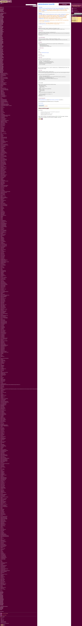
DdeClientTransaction (3, 155)
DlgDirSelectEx (2, 198)
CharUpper (1, 113)
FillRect (1, 236)
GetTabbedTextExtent (3, 332)
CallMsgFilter (2, 91)
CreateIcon (1, 143)
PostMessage (2, 444)
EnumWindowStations (3, 232)
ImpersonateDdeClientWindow (4, 358)
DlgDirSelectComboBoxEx (3, 197)
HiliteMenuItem (2, 356)
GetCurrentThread (2, 265)
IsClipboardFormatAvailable (4, 372)
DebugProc (1, 178)
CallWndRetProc (2, 94)
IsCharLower (2, 369)
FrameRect (1, 242)
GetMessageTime (2, 306)
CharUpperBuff (2, 114)
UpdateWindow (2, 572)
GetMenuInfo (2, 297)
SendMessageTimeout (3, 478)
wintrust (2, 600)
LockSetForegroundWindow (4, 398)
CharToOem (2, 111)
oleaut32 (2, 56)
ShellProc (1, 526)
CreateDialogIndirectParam (4, 141)
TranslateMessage (2, 558)
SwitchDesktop (2, 540)
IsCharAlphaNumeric (3, 368)
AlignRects (1, 76)
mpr (1, 44)
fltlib (1, 28)
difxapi (2, 23)
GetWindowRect (2, 347)
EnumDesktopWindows (3, 223)
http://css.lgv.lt (40, 103)
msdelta (2, 46)
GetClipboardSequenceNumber (4, 261)
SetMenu (1, 497)
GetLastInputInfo (2, 290)
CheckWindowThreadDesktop (4, 120)
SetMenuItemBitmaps (3, 501)
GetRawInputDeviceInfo (3, 321)
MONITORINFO (2, 420)
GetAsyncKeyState (3, 249)
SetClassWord (2, 486)
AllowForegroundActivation (4, 77)
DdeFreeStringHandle (3, 164)
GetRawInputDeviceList (3, 323)
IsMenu (1, 376)
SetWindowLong (2, 519)
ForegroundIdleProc (3, 241)
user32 (2, 72)
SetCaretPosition (2, 483)
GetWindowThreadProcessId (4, 352)
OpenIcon (1, 435)
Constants (2, 8)
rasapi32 (2, 64)
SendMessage (2, 476)
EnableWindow (2, 214)
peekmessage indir (3, 441)
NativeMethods (2, 428)
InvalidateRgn (2, 366)
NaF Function (2, 427)
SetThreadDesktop (3, 514)
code (1, 132)
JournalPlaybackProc (3, 383)
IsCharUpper (2, 370)
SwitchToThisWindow (3, 541)
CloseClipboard (2, 127)
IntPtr (1, 364)
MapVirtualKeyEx (2, 407)
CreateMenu (2, 147)
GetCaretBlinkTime (3, 251)
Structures (2, 11)
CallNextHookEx (2, 92)
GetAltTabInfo (2, 247)
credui (2, 18)
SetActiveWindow (2, 480)
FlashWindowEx (2, 240)
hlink (1, 36)
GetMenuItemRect (2, 301)
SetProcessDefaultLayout (3, 504)
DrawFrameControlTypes (3, 205)
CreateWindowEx (2, 151)
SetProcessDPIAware (3, 505)
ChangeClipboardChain (3, 99)
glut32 (2, 33)
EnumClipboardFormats (3, 221)
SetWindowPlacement (3, 521)
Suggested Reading (3, 621)
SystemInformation (2, 544)
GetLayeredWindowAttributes (4, 291)
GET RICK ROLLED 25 (3, 244)
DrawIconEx (2, 207)
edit (56, 116)
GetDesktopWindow (3, 270)
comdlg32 (2, 17)
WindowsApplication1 (3, 583)
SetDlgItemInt (2, 490)
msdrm (2, 47)
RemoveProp (2, 465)
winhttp (2, 596)
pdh (1, 58)
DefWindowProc (2, 183)
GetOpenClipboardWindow (4, 313)
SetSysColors (2, 512)
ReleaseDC (2, 462)
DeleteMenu (2, 184)
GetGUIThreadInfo (2, 279)
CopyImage (2, 135)
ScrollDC (1, 470)
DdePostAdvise (2, 170)
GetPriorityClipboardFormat (4, 315)
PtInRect (1, 448)
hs (0, 357)
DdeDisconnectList (3, 161)
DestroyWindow (2, 190)
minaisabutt (1, 416)
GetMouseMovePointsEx (3, 309)
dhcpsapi (2, 22)
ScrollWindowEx (2, 473)
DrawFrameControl (3, 203)
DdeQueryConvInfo (3, 171)
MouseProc (2, 422)
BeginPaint (1, 85)
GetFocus (1, 276)
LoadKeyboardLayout (3, 395)
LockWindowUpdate (3, 399)
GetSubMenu (2, 328)
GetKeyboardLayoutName (3, 284)
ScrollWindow (2, 472)
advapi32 (2, 13)
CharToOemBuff (2, 112)
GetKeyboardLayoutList (3, 283)
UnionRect (1, 564)
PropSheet (1, 447)
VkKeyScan (2, 577)
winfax (2, 595)
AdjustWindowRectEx (3, 75)
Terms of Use (75, 8)
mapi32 (2, 42)
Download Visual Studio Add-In (5, 623)
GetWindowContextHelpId (3, 340)
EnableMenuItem (2, 212)
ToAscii (1, 550)
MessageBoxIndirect (3, 413)
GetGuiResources (2, 278)
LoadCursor (2, 391)
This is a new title (2, 548)
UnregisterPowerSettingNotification (5, 570)
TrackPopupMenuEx (3, 555)
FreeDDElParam (2, 243)
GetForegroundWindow (3, 277)
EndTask (1, 218)
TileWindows (2, 549)
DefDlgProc (2, 179)
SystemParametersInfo (3, 545)
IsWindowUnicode (2, 380)
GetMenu (1, 293)
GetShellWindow (2, 327)
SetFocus (1, 493)
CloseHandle (2, 129)
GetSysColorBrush (3, 330)
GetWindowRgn (2, 348)
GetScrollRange (2, 326)
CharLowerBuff (2, 107)
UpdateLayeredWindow (3, 571)
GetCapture (2, 250)
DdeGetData (2, 165)
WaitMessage (2, 580)
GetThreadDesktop (3, 333)
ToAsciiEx (1, 551)
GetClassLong (2, 254)
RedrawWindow (2, 452)
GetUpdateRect (2, 336)
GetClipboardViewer (3, 262)
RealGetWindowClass (3, 451)
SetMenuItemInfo (2, 502)
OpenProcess (2, 437)
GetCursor (1, 266)
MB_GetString (2, 409)
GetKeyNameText (2, 287)
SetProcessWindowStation (4, 506)
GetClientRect (2, 258)
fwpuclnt (2, 29)
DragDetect (2, 199)
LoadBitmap (2, 390)
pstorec (2, 62)
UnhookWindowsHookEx (3, 562)
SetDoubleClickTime (3, 492)
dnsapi (2, 24)
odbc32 (2, 53)
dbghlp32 (2, 21)
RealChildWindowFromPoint (4, 450)
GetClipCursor (2, 263)
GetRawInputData (2, 320)
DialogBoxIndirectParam (3, 192)
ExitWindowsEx (2, 235)
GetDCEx (1, 269)
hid (1, 35)
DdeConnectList (2, 158)
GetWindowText (2, 350)
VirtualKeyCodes (2, 576)
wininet (2, 597)
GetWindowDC (2, 341)
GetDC (1, 268)
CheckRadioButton (2, 119)
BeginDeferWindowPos (3, 84)
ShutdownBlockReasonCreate (4, 535)
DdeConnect (2, 157)
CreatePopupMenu (2, 148)
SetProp (1, 507)
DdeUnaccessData (3, 176)
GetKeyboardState (2, 285)
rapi (1, 609)
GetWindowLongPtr (3, 344)
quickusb (2, 63)
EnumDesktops (2, 222)
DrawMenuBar (2, 208)
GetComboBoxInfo (2, 264)
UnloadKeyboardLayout (3, 565)
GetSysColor (2, 329)
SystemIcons (2, 543)
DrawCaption (2, 201)
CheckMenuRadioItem (3, 118)
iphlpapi (2, 39)
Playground (2, 620)
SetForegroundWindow (3, 494)
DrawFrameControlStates (3, 204)
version (2, 593)
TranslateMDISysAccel (3, 557)
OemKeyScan (2, 430)
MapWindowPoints (2, 408)
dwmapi (2, 26)
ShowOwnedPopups (3, 529)
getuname (2, 31)
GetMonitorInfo (2, 308)
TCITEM (1, 547)
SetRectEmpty (2, 509)
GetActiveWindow (2, 246)
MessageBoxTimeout (3, 414)
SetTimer (1, 515)
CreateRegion (2, 149)
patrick (1, 440)
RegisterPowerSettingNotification (4, 458)
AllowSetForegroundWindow (4, 78)
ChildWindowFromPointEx (3, 122)
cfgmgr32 (2, 16)
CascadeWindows (2, 96)
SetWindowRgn (2, 523)
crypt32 (2, 19)
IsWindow (1, 378)
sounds (1, 537)
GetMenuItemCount (3, 298)
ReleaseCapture (2, 461)
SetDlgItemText (2, 491)
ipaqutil (2, 608)
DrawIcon (1, 206)
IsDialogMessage (2, 373)
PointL (1, 443)
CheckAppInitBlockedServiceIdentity (5, 115)
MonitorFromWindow (3, 419)
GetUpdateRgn (2, 337)
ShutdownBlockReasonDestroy (4, 536)
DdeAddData (2, 154)
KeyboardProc (2, 387)
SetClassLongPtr (2, 485)
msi (1, 48)
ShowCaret (1, 527)
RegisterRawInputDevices (3, 459)
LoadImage (1, 394)
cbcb (1, 97)
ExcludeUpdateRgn (3, 234)
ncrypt (2, 50)
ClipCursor (1, 126)
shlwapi (2, 69)
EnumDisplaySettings (3, 225)
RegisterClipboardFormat (3, 454)
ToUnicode (1, 552)
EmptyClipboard (2, 211)
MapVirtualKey (2, 406)
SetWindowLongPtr (3, 520)
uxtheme (2, 592)
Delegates (2, 9)
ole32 (1, 55)
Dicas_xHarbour (2, 194)
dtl (1, 25)
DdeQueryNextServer (3, 172)
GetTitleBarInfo (2, 334)
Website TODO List (3, 622)
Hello (1, 354)
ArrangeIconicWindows (3, 82)
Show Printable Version (76, 11)
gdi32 (2, 30)
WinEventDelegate (2, 584)
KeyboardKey (2, 386)
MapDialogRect (2, 405)
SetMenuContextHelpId (3, 498)
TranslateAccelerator (3, 556)
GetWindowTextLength (3, 351)
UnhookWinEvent (2, 563)
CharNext (1, 108)
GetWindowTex (2, 349)
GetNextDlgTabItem (3, 311)
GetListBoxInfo (2, 292)
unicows (2, 70)
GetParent (1, 314)
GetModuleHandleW (3, 307)
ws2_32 (2, 602)
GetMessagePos (2, 305)
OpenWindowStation (3, 438)
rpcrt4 (2, 65)
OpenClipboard (2, 433)
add (60, 116)
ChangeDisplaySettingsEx (3, 101)
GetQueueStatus (2, 319)
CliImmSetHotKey (2, 125)
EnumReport (2, 229)
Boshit (1, 87)
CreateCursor (2, 139)
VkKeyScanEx (2, 578)
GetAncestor (2, 248)
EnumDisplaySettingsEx (3, 226)
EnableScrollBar (2, 213)
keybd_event (2, 385)
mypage (1, 426)
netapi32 (2, 51)
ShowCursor (2, 528)
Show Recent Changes (5, 613)
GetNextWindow (2, 312)
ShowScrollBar (2, 530)
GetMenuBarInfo (2, 294)
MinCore (2, 43)
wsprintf (1, 590)
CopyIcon (1, 134)
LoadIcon (1, 393)
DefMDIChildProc (2, 182)
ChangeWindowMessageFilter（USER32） (6, 105)
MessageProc (2, 415)
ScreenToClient (2, 469)
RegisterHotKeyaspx (3, 457)
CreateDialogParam (3, 142)
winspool (2, 599)
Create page (64, 4)
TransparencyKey (2, 559)
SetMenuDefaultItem (3, 499)
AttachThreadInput (2, 83)
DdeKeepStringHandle (3, 168)
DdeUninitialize (2, 177)
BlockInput (1, 86)
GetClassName (2, 256)
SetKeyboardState (2, 495)
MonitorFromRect (2, 418)
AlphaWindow (2, 79)
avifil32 (2, 14)
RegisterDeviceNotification (4, 455)
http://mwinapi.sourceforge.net (54, 99)
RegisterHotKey (2, 456)
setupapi (2, 67)
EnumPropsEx (2, 228)
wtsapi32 (2, 603)
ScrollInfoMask (2, 471)
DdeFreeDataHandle (3, 163)
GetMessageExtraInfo (3, 304)
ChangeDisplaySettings (3, 100)
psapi (2, 61)
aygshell (2, 607)
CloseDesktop (2, 128)
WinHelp (1, 586)
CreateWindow (2, 150)
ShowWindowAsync (3, 533)
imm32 (2, 38)
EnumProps (2, 227)
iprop (1, 40)
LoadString (1, 397)
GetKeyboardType (2, 286)
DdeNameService (2, 169)
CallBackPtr (2, 90)
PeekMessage (2, 442)
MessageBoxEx (2, 412)
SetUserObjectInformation (3, 516)
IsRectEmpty (2, 377)
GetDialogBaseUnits (3, 271)
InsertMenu (1, 361)
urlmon (2, 71)
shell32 (2, 68)
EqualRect (1, 233)
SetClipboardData (2, 487)
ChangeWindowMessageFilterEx (4, 104)
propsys (2, 60)
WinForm (1, 585)
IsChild (1, 371)
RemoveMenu (2, 464)
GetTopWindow (2, 335)
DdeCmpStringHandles (3, 156)
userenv (2, 591)
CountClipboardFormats (3, 137)
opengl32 (2, 57)
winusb (2, 601)
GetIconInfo (2, 280)
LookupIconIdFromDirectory (4, 401)
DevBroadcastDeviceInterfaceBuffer (5, 191)
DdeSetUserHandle (3, 175)
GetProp (1, 318)
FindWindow (2, 237)
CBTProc (1, 98)
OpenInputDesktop (3, 436)
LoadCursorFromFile (3, 392)
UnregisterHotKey (2, 569)
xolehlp (2, 604)
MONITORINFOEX (3, 421)
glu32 (2, 32)
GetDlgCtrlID (2, 272)
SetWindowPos (2, 522)
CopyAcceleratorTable (3, 133)
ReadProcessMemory (3, 449)
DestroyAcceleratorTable (3, 186)
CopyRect (1, 136)
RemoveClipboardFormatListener (4, 463)
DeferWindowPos (2, 180)
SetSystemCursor (2, 513)
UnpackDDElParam (3, 566)
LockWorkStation (2, 400)
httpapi (2, 37)
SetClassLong (2, 484)
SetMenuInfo (2, 500)
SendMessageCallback (3, 477)
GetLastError (2, 289)
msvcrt (2, 49)
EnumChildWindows (3, 220)
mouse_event (2, 423)
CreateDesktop (2, 140)
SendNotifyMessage (3, 479)
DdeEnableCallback (3, 162)
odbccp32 (2, 54)
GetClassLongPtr (2, 255)
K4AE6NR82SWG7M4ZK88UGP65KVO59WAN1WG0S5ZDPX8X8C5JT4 (10, 384)
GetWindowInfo (2, 342)
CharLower (1, 106)
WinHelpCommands (3, 587)
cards (2, 15)
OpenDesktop (2, 434)
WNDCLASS (2, 588)
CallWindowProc (2, 93)
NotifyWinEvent (2, 429)
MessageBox (2, 411)
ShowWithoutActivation (3, 534)
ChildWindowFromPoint (3, 121)
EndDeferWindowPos (3, 215)
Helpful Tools (2, 619)
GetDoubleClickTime (3, 275)
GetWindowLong (2, 343)
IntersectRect (2, 363)
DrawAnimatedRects (3, 200)
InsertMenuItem (2, 362)
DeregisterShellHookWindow (4, 185)
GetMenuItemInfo (2, 300)
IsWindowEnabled (2, 379)
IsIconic (1, 375)
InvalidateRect (2, 365)
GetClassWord (2, 257)
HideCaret (1, 355)
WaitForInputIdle (2, 579)
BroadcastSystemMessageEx (4, 89)
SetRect (1, 508)
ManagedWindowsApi (3, 404)
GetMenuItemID (2, 299)
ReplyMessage (2, 466)
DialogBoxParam (2, 193)
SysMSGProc (2, 542)
